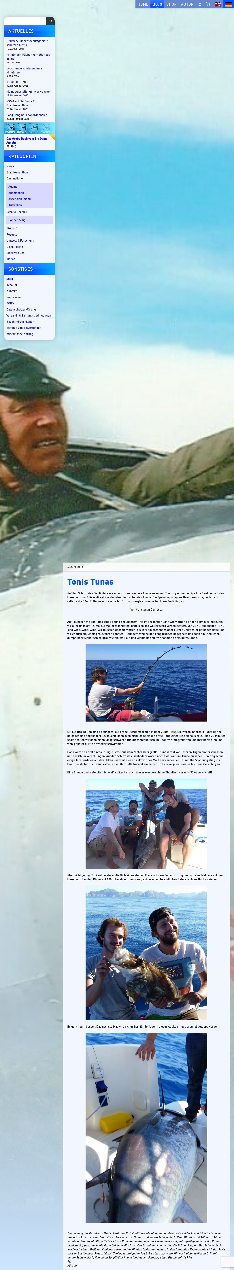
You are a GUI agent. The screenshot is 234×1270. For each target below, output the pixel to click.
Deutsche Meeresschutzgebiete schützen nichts (27, 43)
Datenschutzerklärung (21, 309)
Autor (187, 4)
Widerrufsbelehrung (19, 334)
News (10, 166)
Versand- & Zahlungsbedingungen (28, 315)
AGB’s (10, 303)
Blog (157, 4)
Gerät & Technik (16, 212)
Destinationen (15, 178)
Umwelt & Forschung (20, 240)
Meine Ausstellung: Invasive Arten (28, 92)
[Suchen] (50, 21)
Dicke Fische (14, 247)
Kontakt (11, 291)
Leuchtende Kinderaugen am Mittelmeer (25, 70)
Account (11, 285)
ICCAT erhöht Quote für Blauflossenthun (21, 103)
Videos (10, 259)
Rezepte (11, 234)
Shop (172, 4)
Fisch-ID (12, 228)
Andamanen (16, 193)
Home (143, 4)
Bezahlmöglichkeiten (20, 321)
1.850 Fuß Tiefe (16, 82)
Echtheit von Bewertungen (23, 327)
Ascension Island (19, 199)
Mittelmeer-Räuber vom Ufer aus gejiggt (28, 57)
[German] (228, 4)
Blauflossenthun (17, 172)
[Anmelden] (200, 4)
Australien (15, 205)
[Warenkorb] (208, 4)
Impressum (14, 297)
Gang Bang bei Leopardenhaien (26, 115)
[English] (217, 4)
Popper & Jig (16, 220)
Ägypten (13, 186)
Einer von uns (15, 253)
